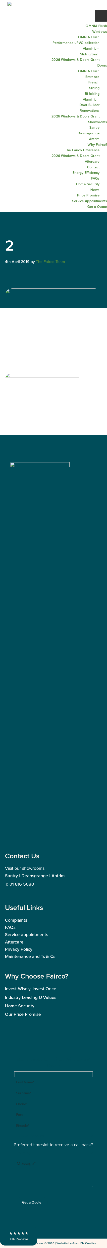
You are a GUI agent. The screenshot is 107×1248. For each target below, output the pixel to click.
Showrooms (97, 121)
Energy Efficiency (86, 172)
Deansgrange (89, 133)
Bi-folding (92, 93)
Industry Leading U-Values (30, 997)
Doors (102, 65)
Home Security (88, 184)
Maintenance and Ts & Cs (30, 956)
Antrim (94, 138)
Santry (94, 127)
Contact (93, 167)
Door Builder (89, 104)
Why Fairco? (97, 144)
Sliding (94, 87)
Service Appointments (89, 200)
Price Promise (88, 195)
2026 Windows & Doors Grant (76, 59)
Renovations (90, 110)
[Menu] (101, 16)
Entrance (92, 76)
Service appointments (26, 934)
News (95, 189)
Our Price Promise (23, 1014)
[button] (18, 1236)
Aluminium (91, 48)
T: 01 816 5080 (19, 884)
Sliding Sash (90, 54)
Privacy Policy (18, 949)
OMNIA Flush (96, 25)
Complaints (16, 920)
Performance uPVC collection (76, 42)
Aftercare (92, 161)
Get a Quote (97, 206)
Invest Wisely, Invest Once (30, 988)
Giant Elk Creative (84, 1243)
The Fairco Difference (82, 150)
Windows (99, 31)
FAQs (95, 178)
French (94, 82)
